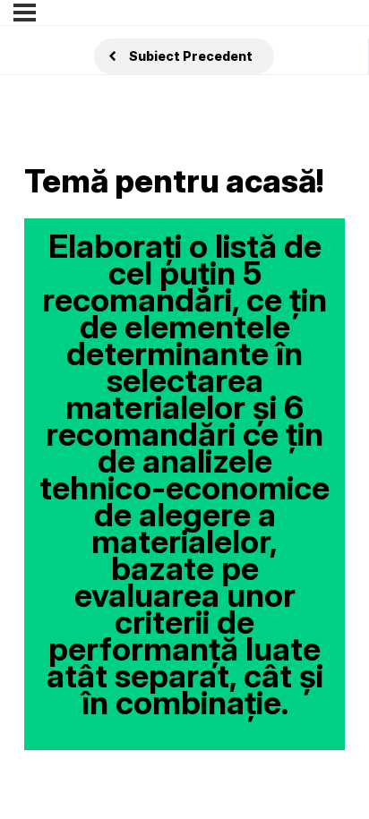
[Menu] (24, 12)
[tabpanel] (184, 484)
